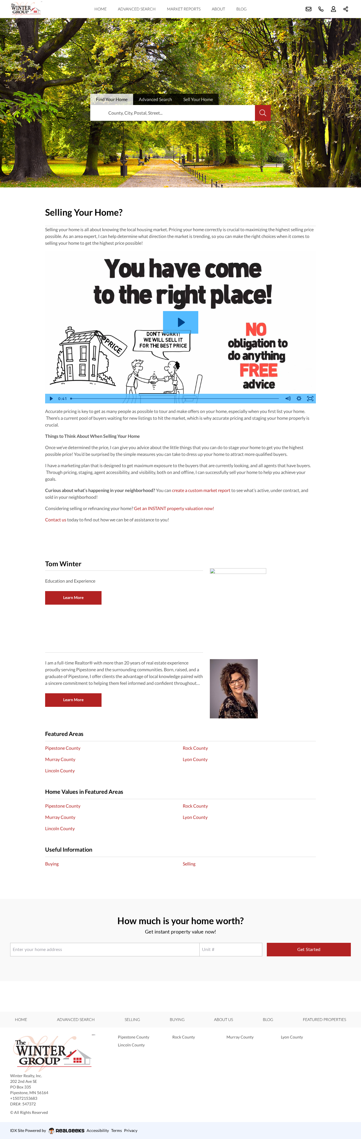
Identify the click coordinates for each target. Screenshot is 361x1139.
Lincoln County (60, 770)
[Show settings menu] (299, 398)
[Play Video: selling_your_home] (180, 322)
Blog (241, 8)
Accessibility (98, 1130)
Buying (52, 863)
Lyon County (195, 759)
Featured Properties (324, 1019)
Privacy (130, 1130)
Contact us (55, 519)
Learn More (73, 597)
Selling (189, 863)
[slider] (175, 398)
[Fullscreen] (310, 398)
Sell (198, 99)
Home (100, 8)
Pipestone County (62, 748)
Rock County (195, 748)
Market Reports (184, 8)
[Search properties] (263, 113)
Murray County (60, 759)
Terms (116, 1130)
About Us (223, 1019)
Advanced (155, 99)
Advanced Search (137, 8)
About (218, 8)
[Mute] (287, 398)
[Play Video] (50, 398)
